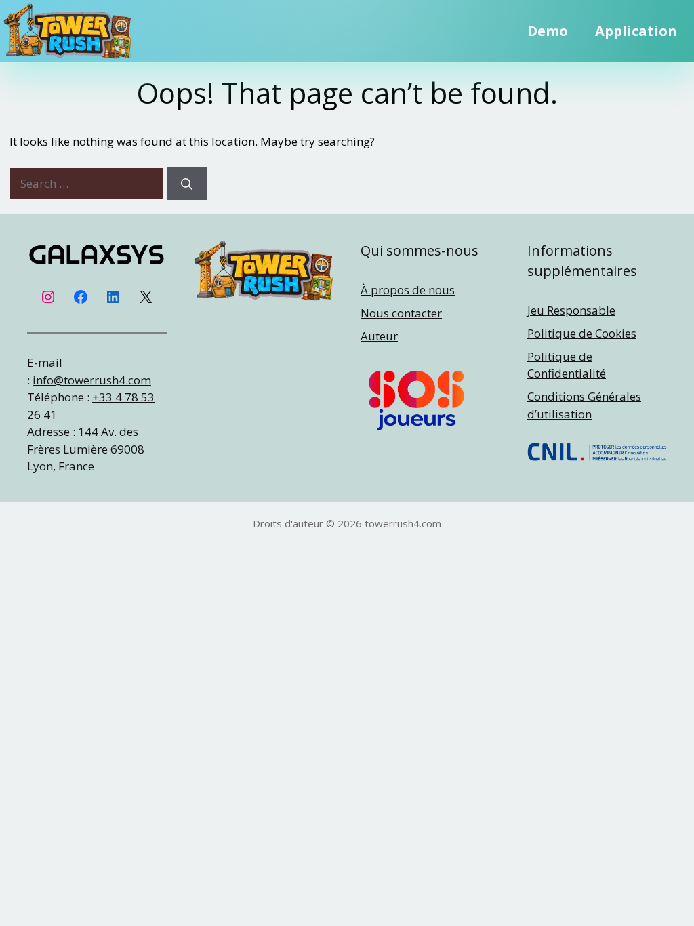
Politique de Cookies (581, 333)
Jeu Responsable (571, 310)
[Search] (187, 183)
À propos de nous (408, 290)
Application (636, 31)
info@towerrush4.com (92, 380)
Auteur (379, 336)
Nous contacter (401, 313)
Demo (547, 31)
